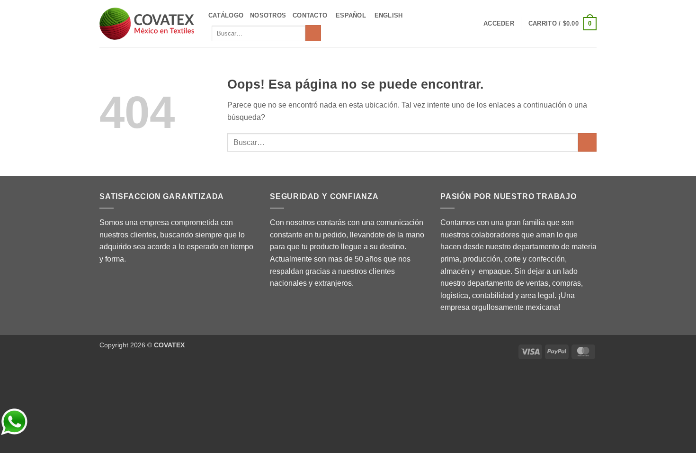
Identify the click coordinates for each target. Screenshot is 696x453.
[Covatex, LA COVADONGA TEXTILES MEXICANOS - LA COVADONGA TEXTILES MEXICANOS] (146, 24)
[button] (498, 23)
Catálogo (225, 15)
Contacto (310, 15)
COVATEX (169, 345)
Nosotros (268, 15)
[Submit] (313, 33)
